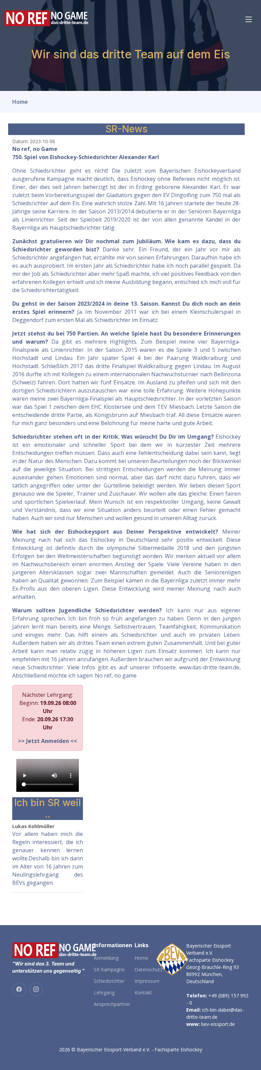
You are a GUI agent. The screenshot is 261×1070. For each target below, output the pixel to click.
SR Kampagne (109, 969)
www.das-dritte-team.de (209, 667)
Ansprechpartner (112, 1004)
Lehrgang (104, 992)
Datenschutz (148, 969)
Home (20, 102)
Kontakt (143, 992)
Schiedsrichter (109, 981)
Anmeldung (106, 958)
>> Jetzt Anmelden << (47, 741)
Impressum (147, 981)
